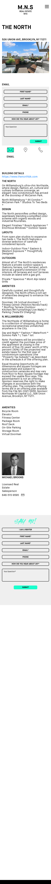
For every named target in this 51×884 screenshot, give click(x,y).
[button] (47, 57)
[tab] (10, 152)
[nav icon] (47, 7)
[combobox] (25, 119)
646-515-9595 (10, 495)
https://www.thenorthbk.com (20, 177)
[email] (22, 495)
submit (38, 141)
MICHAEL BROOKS (12, 477)
